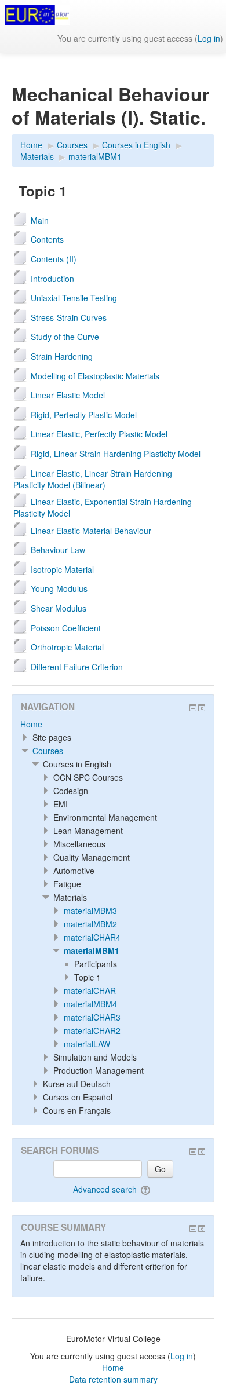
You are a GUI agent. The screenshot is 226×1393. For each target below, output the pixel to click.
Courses (47, 750)
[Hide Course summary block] (192, 1228)
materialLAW (87, 1044)
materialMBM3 (90, 910)
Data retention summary (113, 1379)
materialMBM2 (90, 924)
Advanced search (105, 1189)
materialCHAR (90, 990)
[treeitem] (113, 724)
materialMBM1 (91, 950)
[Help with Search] (146, 1189)
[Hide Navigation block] (192, 707)
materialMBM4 (90, 1004)
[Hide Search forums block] (192, 1151)
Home (31, 724)
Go (160, 1169)
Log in (209, 38)
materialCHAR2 (92, 1030)
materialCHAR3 (92, 1017)
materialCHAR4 (92, 937)
